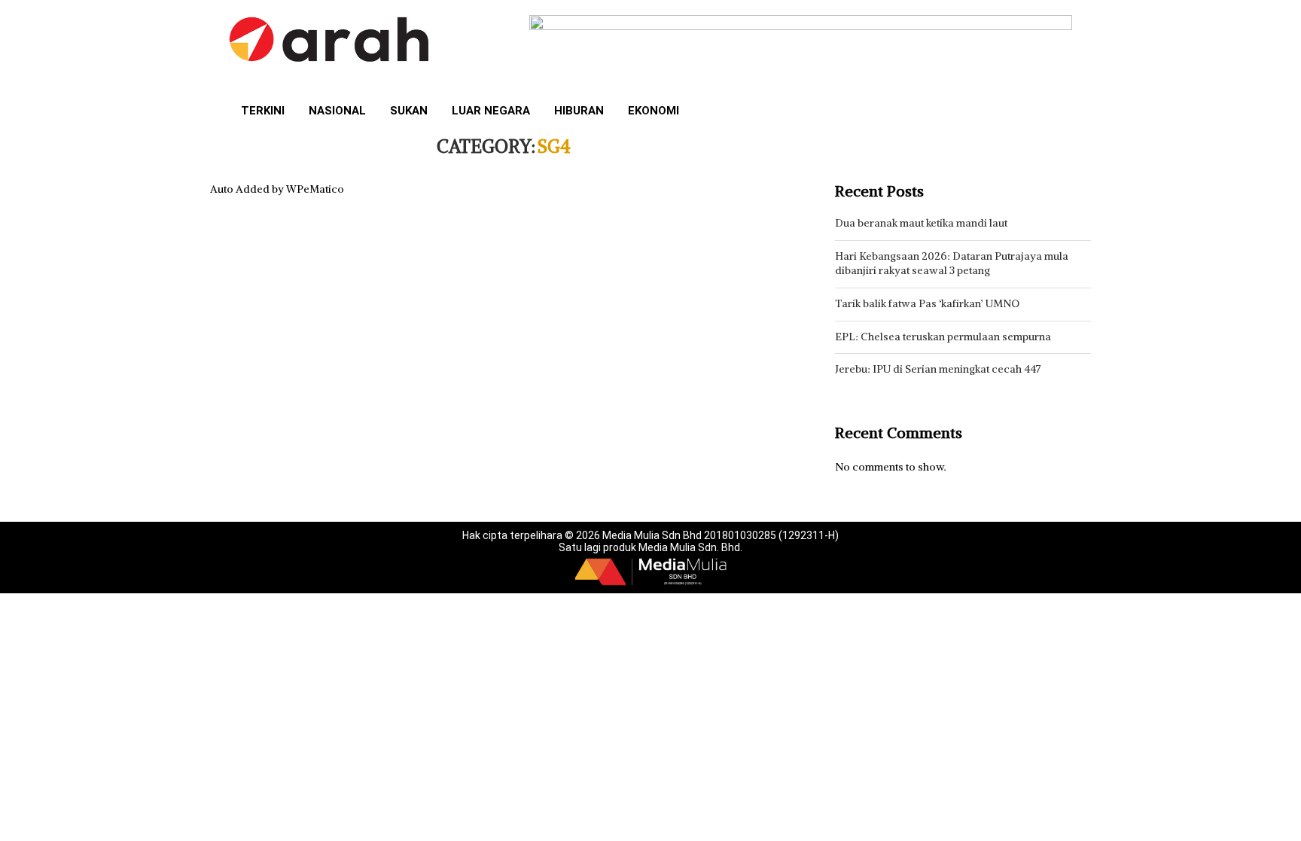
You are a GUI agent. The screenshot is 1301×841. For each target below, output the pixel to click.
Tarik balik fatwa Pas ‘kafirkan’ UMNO (927, 303)
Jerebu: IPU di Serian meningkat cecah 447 (938, 369)
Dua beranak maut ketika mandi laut (921, 223)
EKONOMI (653, 110)
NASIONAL (337, 110)
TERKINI (263, 110)
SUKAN (409, 110)
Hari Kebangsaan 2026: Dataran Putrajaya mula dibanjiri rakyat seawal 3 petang (951, 263)
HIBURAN (579, 110)
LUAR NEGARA (491, 110)
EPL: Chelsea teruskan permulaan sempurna (943, 336)
